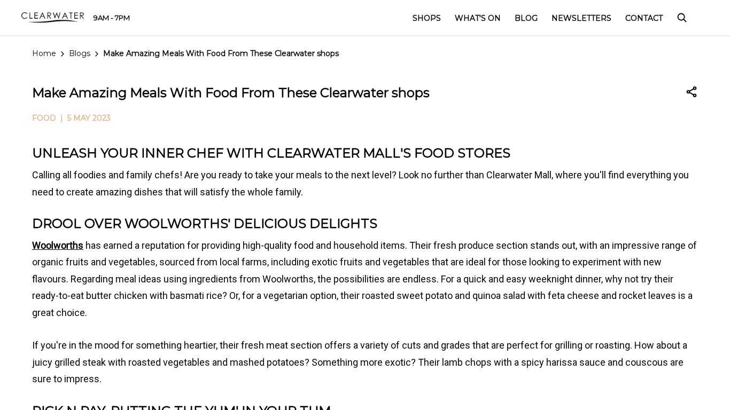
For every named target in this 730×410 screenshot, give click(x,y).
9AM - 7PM (112, 17)
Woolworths (57, 245)
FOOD (44, 118)
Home (44, 53)
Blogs (79, 53)
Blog (526, 18)
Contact (644, 18)
